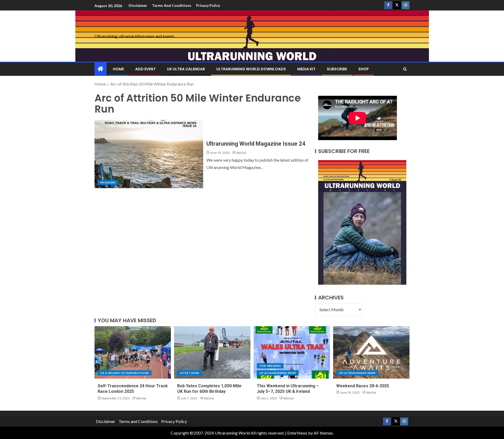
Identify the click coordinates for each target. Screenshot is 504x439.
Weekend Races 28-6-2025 (362, 385)
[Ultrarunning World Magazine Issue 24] (148, 154)
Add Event (145, 69)
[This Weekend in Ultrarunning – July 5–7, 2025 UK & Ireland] (292, 352)
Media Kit (306, 69)
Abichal (241, 153)
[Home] (100, 69)
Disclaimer (138, 5)
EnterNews (297, 432)
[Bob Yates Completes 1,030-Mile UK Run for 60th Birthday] (212, 352)
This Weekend (270, 365)
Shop (363, 69)
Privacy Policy (208, 5)
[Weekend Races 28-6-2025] (371, 352)
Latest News (190, 372)
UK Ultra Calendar (186, 69)
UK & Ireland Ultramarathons (124, 372)
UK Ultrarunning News (277, 372)
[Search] (405, 69)
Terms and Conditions (171, 5)
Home (118, 69)
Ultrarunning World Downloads (251, 69)
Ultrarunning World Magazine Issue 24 (256, 143)
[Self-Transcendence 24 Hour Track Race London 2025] (132, 352)
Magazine (108, 182)
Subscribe (337, 69)
